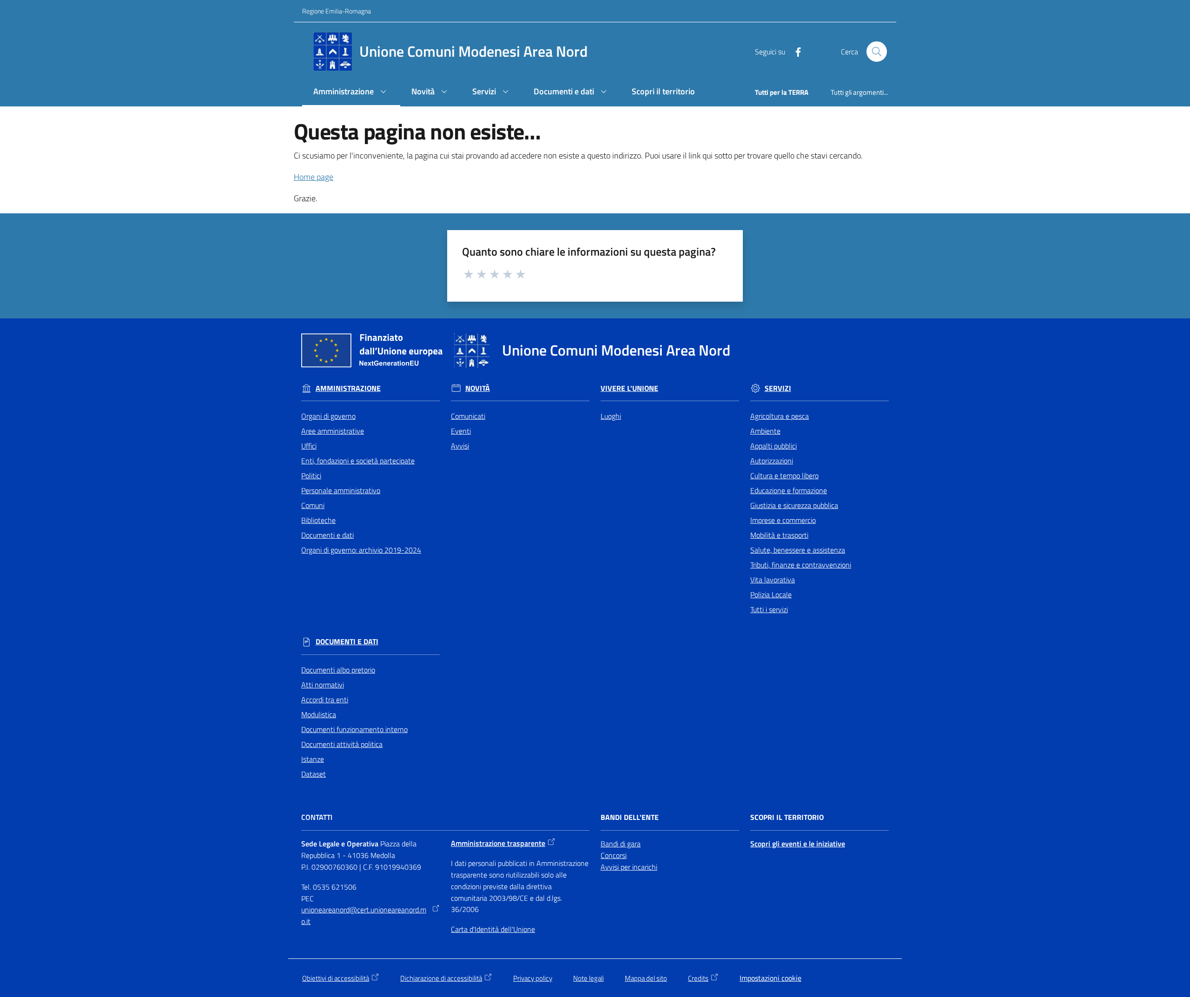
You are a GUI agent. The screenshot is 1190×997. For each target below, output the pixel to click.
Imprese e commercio (783, 520)
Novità (477, 388)
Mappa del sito (646, 978)
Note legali (588, 978)
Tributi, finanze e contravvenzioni (800, 564)
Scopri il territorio (787, 817)
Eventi (461, 430)
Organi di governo (328, 416)
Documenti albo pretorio (338, 669)
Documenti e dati (327, 535)
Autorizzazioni (771, 460)
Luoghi (611, 416)
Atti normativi (322, 684)
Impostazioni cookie (770, 978)
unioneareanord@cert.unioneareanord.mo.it (363, 915)
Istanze (312, 759)
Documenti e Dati (347, 641)
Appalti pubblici (773, 445)
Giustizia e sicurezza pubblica (794, 505)
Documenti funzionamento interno (354, 729)
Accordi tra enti (324, 699)
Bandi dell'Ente (630, 817)
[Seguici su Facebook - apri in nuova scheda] (794, 51)
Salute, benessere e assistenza (797, 549)
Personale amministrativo (340, 490)
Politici (311, 475)
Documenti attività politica (342, 744)
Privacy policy (532, 978)
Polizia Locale (771, 594)
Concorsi (614, 855)
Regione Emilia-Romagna (336, 11)
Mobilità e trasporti (779, 535)
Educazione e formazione (788, 490)
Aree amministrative (332, 430)
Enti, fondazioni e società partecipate (358, 460)
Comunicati (468, 416)
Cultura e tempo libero (784, 475)
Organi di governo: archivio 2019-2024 (361, 549)
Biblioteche (318, 520)
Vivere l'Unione (629, 388)
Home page (313, 177)
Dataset (313, 773)
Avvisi (460, 445)
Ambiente (765, 430)
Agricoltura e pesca (779, 416)
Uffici (309, 445)
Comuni (312, 505)
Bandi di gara (621, 843)
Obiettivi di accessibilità (335, 978)
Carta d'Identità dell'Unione (493, 929)
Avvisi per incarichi (629, 866)
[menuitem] (351, 92)
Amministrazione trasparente (498, 843)
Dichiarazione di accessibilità (441, 978)
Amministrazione (348, 388)
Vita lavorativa (772, 579)
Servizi (778, 388)
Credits (698, 978)
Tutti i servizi (769, 609)
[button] (877, 51)
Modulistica (318, 714)
